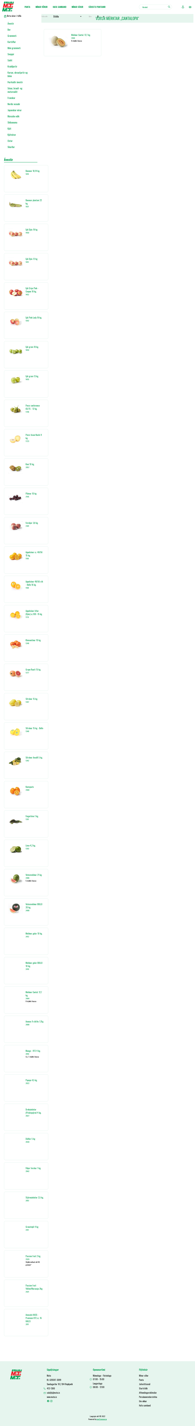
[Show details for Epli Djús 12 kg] (15, 262)
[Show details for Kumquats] (15, 791)
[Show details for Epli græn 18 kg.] (15, 350)
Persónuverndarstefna (148, 1397)
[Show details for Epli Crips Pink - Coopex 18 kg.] (15, 292)
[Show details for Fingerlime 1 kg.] (15, 820)
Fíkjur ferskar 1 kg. (33, 1168)
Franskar (11, 98)
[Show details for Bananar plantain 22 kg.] (15, 204)
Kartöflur (12, 42)
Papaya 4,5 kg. (31, 1080)
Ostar (10, 141)
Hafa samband (59, 7)
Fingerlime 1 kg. (32, 816)
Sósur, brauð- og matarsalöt (15, 90)
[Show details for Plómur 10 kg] (15, 497)
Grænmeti (12, 35)
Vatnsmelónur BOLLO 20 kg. (34, 906)
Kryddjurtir (12, 66)
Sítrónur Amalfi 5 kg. (34, 757)
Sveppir (11, 54)
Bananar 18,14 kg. (33, 171)
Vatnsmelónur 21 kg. (34, 874)
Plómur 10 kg (31, 493)
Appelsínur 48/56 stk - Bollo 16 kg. (34, 583)
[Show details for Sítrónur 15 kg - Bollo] (15, 732)
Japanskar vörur (15, 110)
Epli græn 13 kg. (32, 376)
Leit (169, 6)
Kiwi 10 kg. (30, 464)
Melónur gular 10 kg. (34, 933)
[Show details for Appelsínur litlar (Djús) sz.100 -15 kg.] (15, 614)
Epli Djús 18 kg (31, 229)
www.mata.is (52, 1397)
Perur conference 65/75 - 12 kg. (33, 407)
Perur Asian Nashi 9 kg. (34, 436)
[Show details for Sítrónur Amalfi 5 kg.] (15, 761)
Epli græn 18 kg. (32, 347)
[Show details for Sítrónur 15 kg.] (15, 702)
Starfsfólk (143, 1388)
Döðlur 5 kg (30, 1138)
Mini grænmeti (14, 48)
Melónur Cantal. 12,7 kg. (80, 35)
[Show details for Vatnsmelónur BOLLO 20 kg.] (15, 908)
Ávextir (11, 23)
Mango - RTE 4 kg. (33, 1050)
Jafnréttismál (144, 1384)
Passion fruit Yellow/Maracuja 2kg (34, 1287)
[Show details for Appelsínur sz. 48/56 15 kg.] (15, 556)
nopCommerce (102, 1419)
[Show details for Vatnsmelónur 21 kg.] (15, 878)
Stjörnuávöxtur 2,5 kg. (35, 1197)
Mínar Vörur (41, 7)
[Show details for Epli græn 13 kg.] (15, 380)
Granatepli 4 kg (32, 1226)
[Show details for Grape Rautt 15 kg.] (15, 673)
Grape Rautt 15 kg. (33, 669)
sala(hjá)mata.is (53, 1392)
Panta (27, 7)
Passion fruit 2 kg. (33, 1256)
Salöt (10, 60)
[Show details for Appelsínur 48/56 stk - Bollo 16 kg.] (15, 585)
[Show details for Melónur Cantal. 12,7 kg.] (58, 41)
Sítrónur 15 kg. (32, 698)
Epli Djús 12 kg (31, 259)
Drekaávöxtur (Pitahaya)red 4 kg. (33, 1111)
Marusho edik (13, 116)
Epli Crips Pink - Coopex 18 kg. (32, 290)
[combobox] (155, 7)
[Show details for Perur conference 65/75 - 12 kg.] (15, 409)
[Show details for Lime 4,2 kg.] (15, 849)
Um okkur (143, 1401)
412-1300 (51, 1388)
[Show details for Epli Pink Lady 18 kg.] (15, 321)
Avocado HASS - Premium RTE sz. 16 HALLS (34, 1318)
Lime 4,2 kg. (31, 845)
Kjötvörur (12, 134)
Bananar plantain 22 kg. (34, 202)
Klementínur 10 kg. (33, 640)
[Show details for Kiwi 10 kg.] (15, 468)
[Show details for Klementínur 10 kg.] (15, 644)
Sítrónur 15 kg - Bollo (34, 728)
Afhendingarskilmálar (148, 1392)
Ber (9, 29)
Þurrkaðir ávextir (15, 82)
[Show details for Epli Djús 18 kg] (15, 233)
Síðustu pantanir (96, 7)
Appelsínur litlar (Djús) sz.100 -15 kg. (34, 612)
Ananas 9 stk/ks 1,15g (34, 1021)
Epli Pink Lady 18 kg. (34, 317)
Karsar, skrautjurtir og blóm (18, 74)
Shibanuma (12, 122)
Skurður (11, 147)
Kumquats (30, 786)
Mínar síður (77, 7)
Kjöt (9, 128)
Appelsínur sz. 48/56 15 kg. (34, 554)
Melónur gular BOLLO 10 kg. (34, 964)
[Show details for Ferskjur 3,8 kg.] (15, 526)
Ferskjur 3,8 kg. (32, 522)
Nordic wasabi (14, 104)
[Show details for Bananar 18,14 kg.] (15, 174)
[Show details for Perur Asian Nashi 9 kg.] (15, 438)
